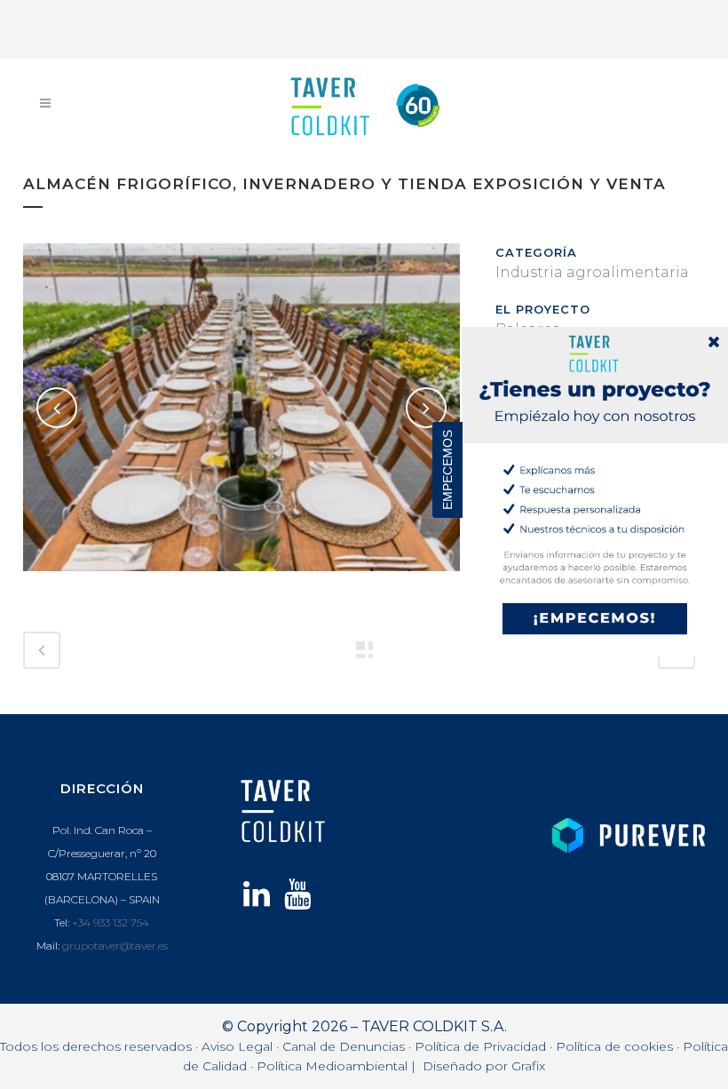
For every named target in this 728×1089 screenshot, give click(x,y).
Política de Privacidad (480, 1046)
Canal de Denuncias (343, 1046)
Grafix (528, 1066)
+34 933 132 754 (110, 922)
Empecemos (447, 470)
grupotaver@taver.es (115, 945)
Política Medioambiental (332, 1066)
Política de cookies (614, 1046)
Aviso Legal (237, 1046)
